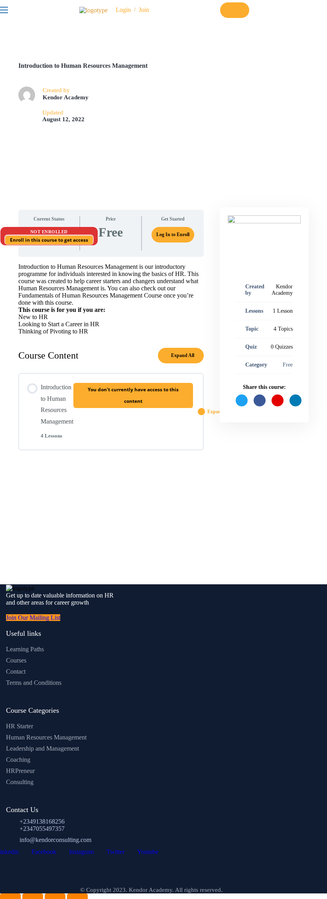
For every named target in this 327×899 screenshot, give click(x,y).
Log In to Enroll (172, 234)
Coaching (18, 759)
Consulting (19, 782)
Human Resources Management (46, 737)
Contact (16, 671)
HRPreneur (20, 770)
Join (144, 9)
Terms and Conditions (33, 682)
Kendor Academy (66, 97)
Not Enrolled (49, 231)
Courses (16, 660)
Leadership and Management (42, 748)
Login (123, 9)
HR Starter (19, 726)
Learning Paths (25, 649)
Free (288, 365)
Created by (254, 290)
